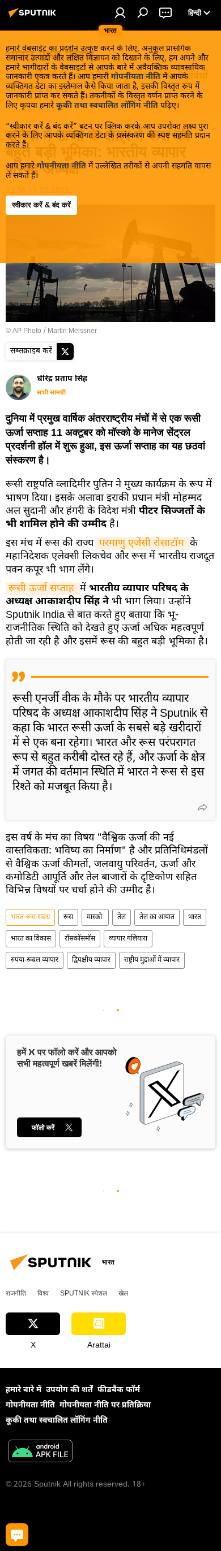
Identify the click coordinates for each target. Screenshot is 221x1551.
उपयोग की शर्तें (69, 1390)
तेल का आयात (157, 917)
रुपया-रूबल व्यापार (34, 960)
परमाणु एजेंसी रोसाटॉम (143, 543)
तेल (121, 917)
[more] (202, 807)
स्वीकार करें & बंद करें (41, 205)
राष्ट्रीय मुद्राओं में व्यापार (152, 960)
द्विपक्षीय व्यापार (91, 960)
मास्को (95, 917)
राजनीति (16, 1293)
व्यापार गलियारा (128, 938)
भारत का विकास (31, 938)
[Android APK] (40, 1453)
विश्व (43, 1293)
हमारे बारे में (23, 1390)
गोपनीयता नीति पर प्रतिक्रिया (105, 1405)
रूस (68, 917)
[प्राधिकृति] (120, 12)
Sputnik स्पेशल (83, 1293)
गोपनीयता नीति (135, 77)
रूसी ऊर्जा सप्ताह (42, 588)
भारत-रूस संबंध (30, 917)
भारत (194, 917)
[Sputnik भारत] (34, 17)
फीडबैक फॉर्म (118, 1390)
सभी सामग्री (51, 393)
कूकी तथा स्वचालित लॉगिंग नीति (107, 106)
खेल (123, 1293)
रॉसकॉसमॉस (80, 938)
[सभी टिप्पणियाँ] (17, 1534)
